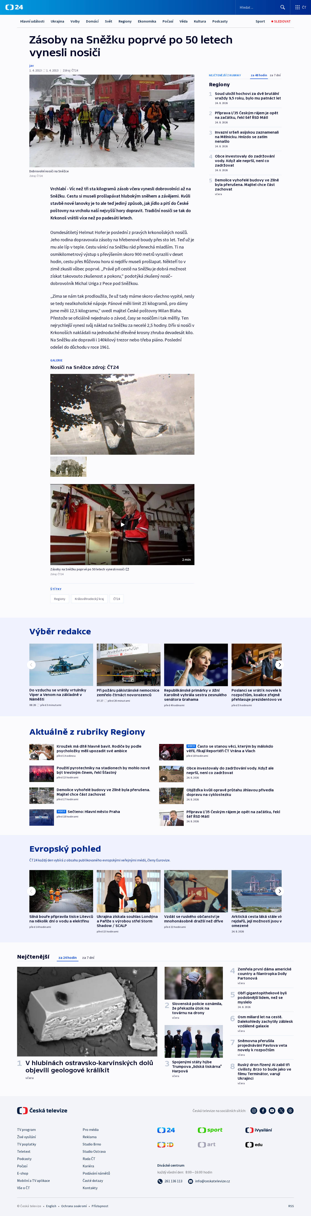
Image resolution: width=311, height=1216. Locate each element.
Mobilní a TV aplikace (33, 1180)
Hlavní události (32, 21)
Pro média (91, 1129)
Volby (75, 21)
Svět (108, 21)
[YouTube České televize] (272, 1110)
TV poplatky (26, 1144)
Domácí (92, 21)
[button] (122, 524)
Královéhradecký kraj (89, 599)
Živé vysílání (26, 1137)
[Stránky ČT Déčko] (165, 1144)
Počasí (168, 21)
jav (31, 65)
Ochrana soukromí (74, 1206)
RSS (291, 1206)
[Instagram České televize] (253, 1110)
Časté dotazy (93, 1180)
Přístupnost (100, 1206)
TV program (26, 1129)
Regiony (125, 21)
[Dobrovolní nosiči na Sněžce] (111, 121)
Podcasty (220, 21)
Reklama (90, 1137)
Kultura (200, 21)
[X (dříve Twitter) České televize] (281, 1110)
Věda (184, 21)
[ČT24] (14, 7)
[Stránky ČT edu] (253, 1144)
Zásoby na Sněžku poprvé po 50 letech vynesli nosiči (87, 569)
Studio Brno (92, 1144)
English (51, 1206)
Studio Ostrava (94, 1151)
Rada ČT (89, 1158)
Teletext (24, 1151)
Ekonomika (147, 21)
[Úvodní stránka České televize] (42, 1110)
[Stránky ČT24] (166, 1129)
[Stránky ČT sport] (210, 1129)
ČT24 (116, 599)
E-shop (22, 1173)
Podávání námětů (96, 1173)
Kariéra (88, 1166)
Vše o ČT (23, 1188)
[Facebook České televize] (263, 1110)
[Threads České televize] (290, 1110)
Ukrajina (57, 21)
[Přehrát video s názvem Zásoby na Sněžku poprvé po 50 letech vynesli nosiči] (122, 524)
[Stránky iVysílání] (258, 1129)
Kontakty (90, 1188)
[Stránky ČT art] (206, 1144)
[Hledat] (282, 7)
